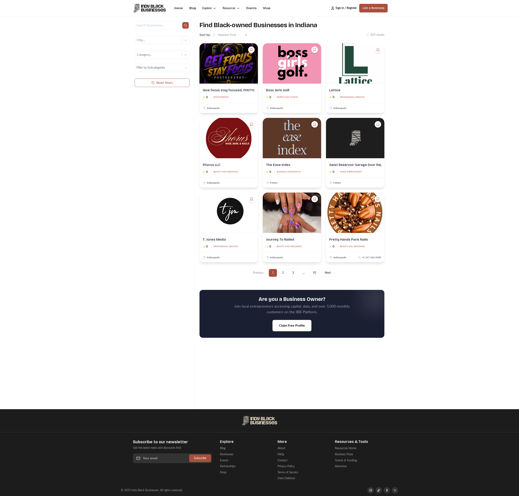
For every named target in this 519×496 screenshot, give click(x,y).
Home (178, 8)
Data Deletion (286, 478)
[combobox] (137, 40)
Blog (192, 8)
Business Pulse (344, 454)
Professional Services (352, 97)
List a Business (373, 8)
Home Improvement (351, 172)
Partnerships (227, 466)
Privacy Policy (286, 466)
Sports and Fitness (287, 97)
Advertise (341, 466)
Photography (221, 97)
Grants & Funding (346, 460)
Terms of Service (288, 472)
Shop (266, 8)
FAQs (281, 454)
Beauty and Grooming (225, 172)
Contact (282, 460)
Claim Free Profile (292, 325)
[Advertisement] (291, 376)
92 (314, 272)
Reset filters (164, 82)
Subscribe (200, 458)
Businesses (226, 454)
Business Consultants (289, 172)
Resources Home (345, 448)
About (281, 448)
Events (251, 8)
